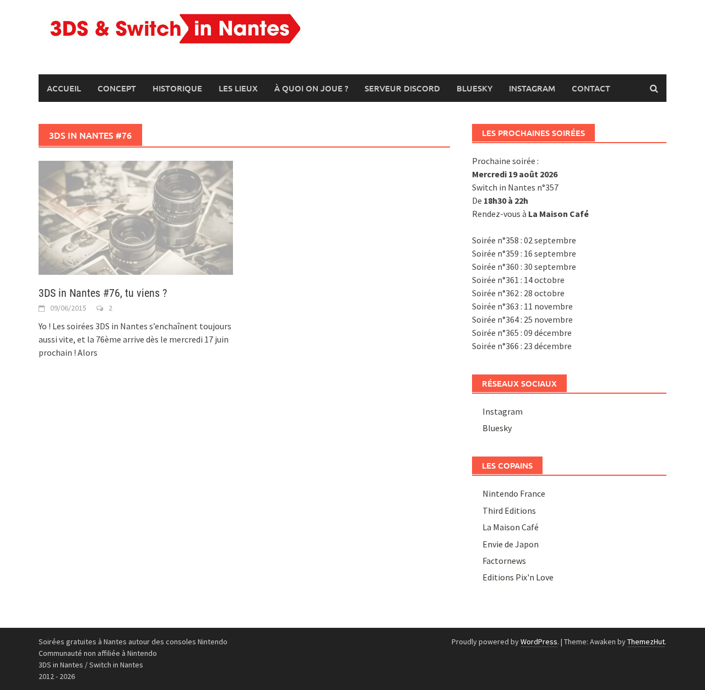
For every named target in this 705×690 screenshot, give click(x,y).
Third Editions (509, 510)
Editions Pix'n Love (518, 577)
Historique (177, 88)
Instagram (532, 88)
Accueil (64, 88)
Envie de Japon (510, 544)
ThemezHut (646, 641)
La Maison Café (510, 527)
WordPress (538, 641)
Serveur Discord (402, 88)
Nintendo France (513, 493)
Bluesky (474, 88)
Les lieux (238, 88)
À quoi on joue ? (311, 88)
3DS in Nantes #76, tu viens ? (103, 293)
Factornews (504, 560)
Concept (116, 88)
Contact (591, 88)
